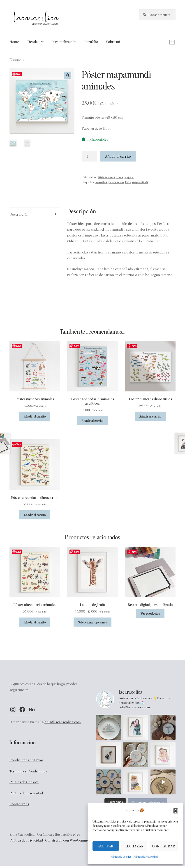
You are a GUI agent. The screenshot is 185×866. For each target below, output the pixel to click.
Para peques (125, 177)
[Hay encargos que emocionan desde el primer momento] (135, 782)
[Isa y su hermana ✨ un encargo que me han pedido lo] (135, 727)
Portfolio (91, 41)
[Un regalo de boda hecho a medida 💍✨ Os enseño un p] (108, 727)
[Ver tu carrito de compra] (157, 39)
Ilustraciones (106, 177)
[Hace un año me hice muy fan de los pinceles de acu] (108, 754)
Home (14, 41)
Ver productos (150, 613)
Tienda (32, 41)
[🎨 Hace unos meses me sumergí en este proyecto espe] (163, 782)
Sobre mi (113, 41)
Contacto (16, 59)
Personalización (63, 41)
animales (101, 182)
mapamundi (140, 182)
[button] (175, 811)
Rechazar (134, 846)
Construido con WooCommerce (69, 840)
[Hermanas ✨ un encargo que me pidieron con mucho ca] (163, 754)
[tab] (34, 214)
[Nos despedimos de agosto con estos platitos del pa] (108, 782)
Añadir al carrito (118, 156)
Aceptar (105, 846)
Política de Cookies (121, 856)
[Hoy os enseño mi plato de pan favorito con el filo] (163, 727)
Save (18, 74)
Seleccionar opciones (92, 622)
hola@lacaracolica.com (62, 721)
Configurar (163, 846)
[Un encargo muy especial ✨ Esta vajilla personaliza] (135, 754)
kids (128, 182)
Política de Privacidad (146, 856)
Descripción (18, 214)
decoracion (116, 182)
